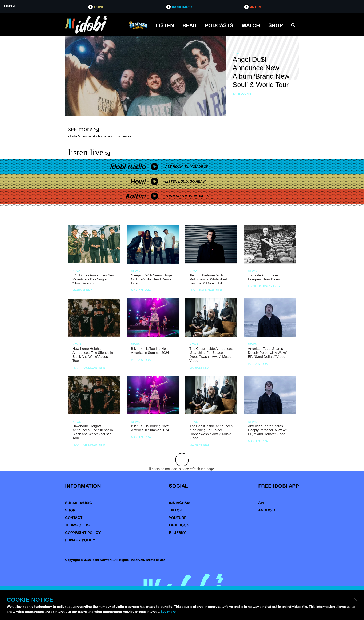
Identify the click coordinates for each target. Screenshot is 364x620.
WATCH (251, 25)
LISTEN (165, 25)
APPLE (264, 503)
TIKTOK (175, 510)
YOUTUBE (177, 517)
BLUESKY (177, 532)
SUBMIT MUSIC (78, 503)
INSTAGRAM (179, 503)
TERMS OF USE (78, 525)
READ (189, 25)
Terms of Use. (156, 560)
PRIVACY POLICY (80, 540)
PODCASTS (219, 25)
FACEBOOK (179, 525)
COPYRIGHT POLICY (83, 532)
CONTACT (73, 517)
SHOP (275, 25)
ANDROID (266, 510)
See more (168, 611)
